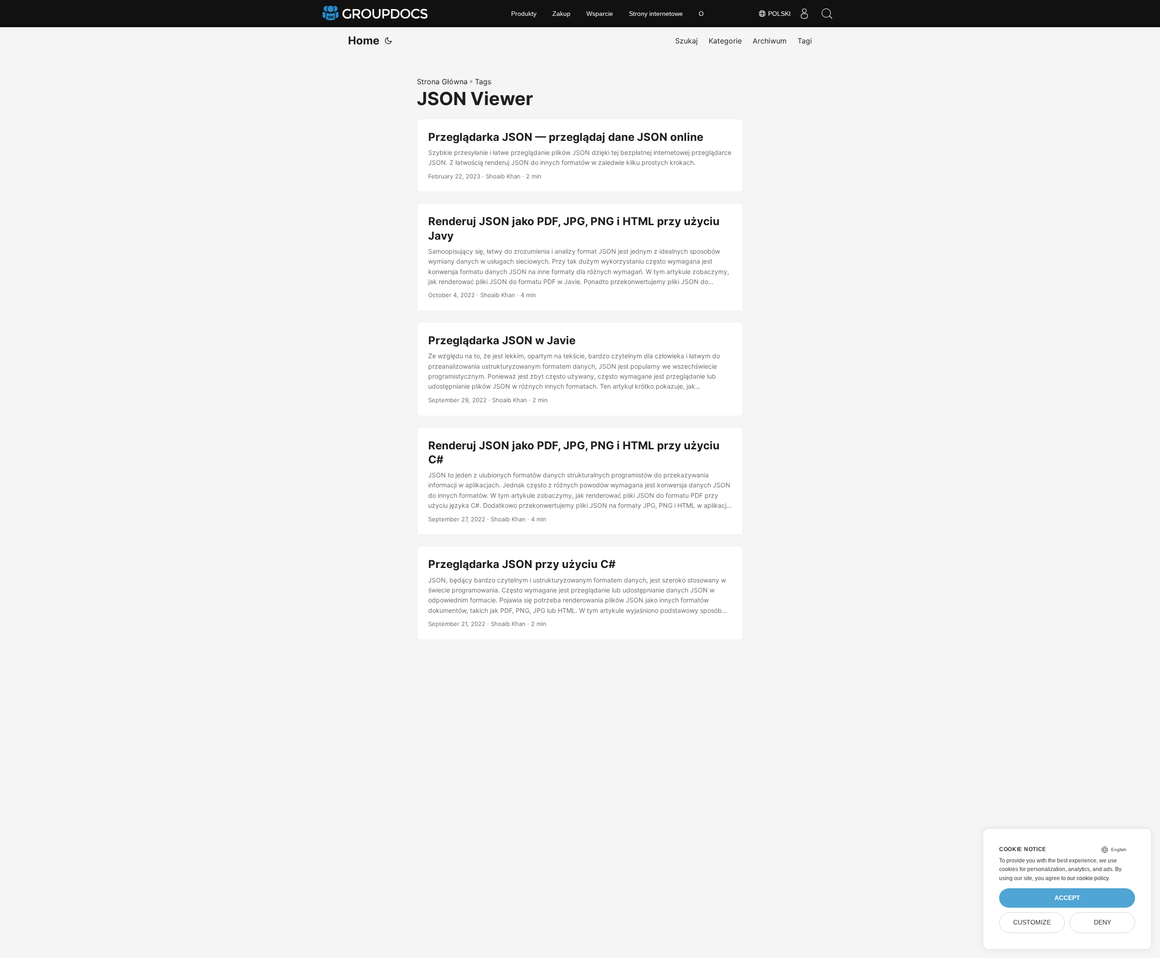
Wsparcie (599, 13)
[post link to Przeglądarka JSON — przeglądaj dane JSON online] (580, 155)
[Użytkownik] (804, 13)
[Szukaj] (827, 13)
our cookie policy (1087, 878)
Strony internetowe (656, 13)
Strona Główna (442, 81)
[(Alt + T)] (388, 40)
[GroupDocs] (376, 13)
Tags (483, 81)
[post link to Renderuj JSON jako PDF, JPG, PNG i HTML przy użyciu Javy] (580, 257)
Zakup (561, 13)
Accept (1067, 898)
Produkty (523, 13)
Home (363, 40)
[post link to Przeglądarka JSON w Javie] (580, 369)
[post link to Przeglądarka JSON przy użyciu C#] (580, 593)
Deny (1102, 922)
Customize (1032, 922)
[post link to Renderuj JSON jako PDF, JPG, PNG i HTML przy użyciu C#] (580, 481)
